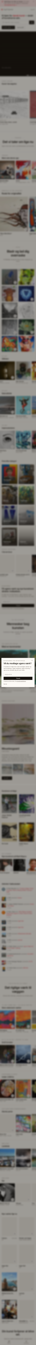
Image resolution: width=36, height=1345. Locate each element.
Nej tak (5, 684)
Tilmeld (18, 678)
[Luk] (32, 660)
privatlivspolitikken (21, 681)
